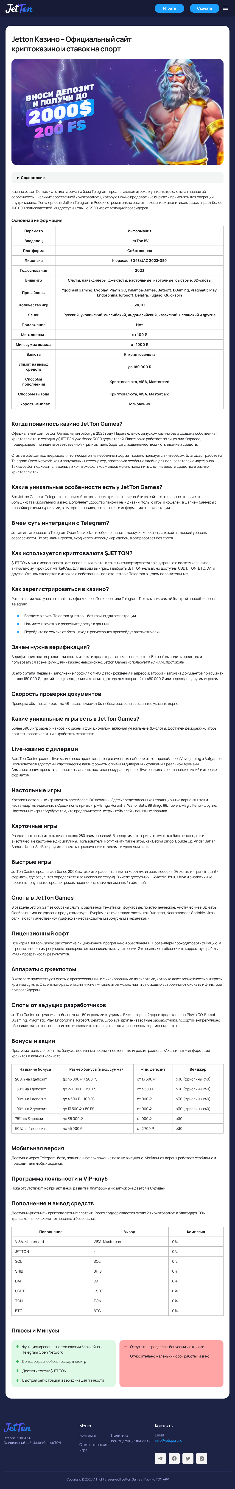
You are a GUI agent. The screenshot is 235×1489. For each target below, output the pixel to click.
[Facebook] (174, 1458)
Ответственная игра (93, 1447)
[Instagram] (201, 1458)
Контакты (87, 1435)
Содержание (33, 177)
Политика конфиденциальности (125, 1438)
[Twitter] (187, 1458)
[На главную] (19, 8)
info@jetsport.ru (168, 1440)
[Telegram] (160, 1458)
